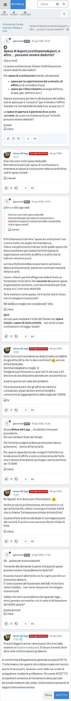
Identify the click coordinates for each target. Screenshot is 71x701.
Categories (25, 15)
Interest (14, 15)
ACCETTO (61, 695)
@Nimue (8, 207)
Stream (4, 15)
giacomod (18, 41)
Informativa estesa (23, 687)
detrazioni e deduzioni (26, 647)
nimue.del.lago (20, 153)
